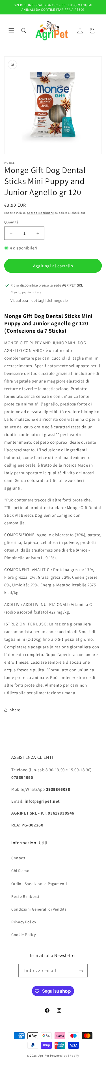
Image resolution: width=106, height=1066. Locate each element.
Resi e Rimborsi (25, 896)
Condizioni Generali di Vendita (39, 909)
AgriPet (43, 1056)
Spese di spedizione (40, 213)
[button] (11, 30)
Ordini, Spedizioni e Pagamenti (39, 883)
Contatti (19, 857)
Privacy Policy (23, 921)
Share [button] (15, 709)
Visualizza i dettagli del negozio (39, 300)
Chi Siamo (20, 870)
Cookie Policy (23, 934)
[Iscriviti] (81, 970)
